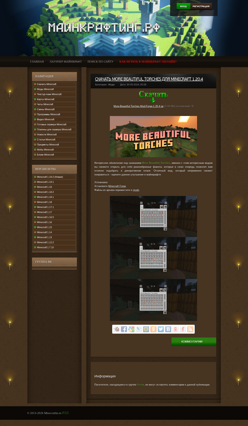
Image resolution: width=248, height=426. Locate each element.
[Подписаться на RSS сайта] (190, 329)
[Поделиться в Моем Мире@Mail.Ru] (146, 329)
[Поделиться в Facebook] (124, 329)
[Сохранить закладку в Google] (131, 329)
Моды (111, 84)
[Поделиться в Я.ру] (183, 329)
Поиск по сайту (101, 61)
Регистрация (201, 6)
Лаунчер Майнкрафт (66, 61)
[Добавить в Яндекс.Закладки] (175, 329)
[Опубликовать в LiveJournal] (139, 329)
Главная (37, 61)
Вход (183, 6)
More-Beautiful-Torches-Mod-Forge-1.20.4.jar (139, 106)
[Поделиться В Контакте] (168, 329)
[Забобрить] (117, 329)
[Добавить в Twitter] (161, 329)
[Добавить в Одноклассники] (153, 329)
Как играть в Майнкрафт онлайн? (148, 61)
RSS (65, 413)
